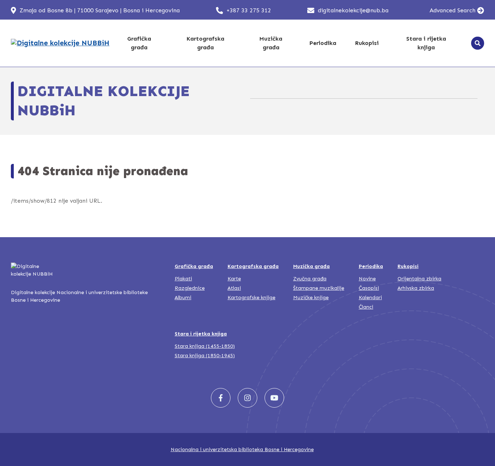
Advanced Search (452, 10)
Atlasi (234, 288)
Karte (234, 279)
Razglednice (190, 288)
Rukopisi (367, 43)
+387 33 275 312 (248, 10)
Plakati (183, 279)
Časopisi (369, 288)
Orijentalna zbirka (419, 279)
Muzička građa (270, 43)
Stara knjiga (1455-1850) (205, 346)
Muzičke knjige (311, 297)
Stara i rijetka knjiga (426, 43)
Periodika (322, 43)
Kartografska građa (205, 43)
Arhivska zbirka (416, 288)
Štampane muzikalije (318, 288)
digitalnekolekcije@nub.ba (353, 10)
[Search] (477, 43)
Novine (367, 279)
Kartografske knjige (251, 297)
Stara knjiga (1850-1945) (205, 355)
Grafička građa (139, 43)
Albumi (183, 297)
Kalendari (370, 297)
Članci (366, 307)
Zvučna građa (309, 279)
